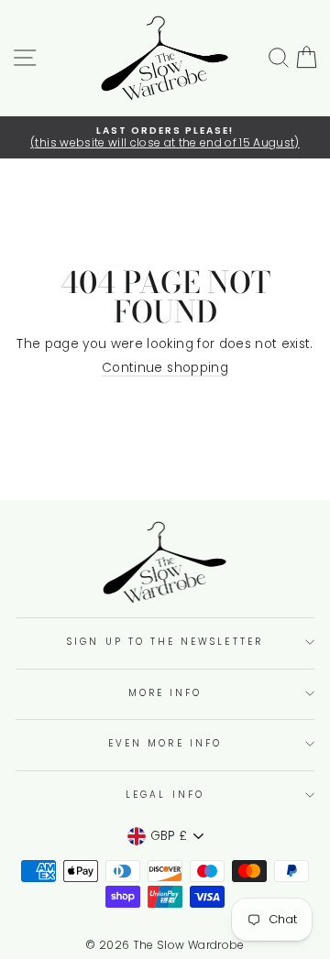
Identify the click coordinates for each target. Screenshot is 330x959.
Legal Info (165, 794)
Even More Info (165, 743)
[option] (165, 137)
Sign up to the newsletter (165, 641)
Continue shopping (165, 368)
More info (165, 693)
